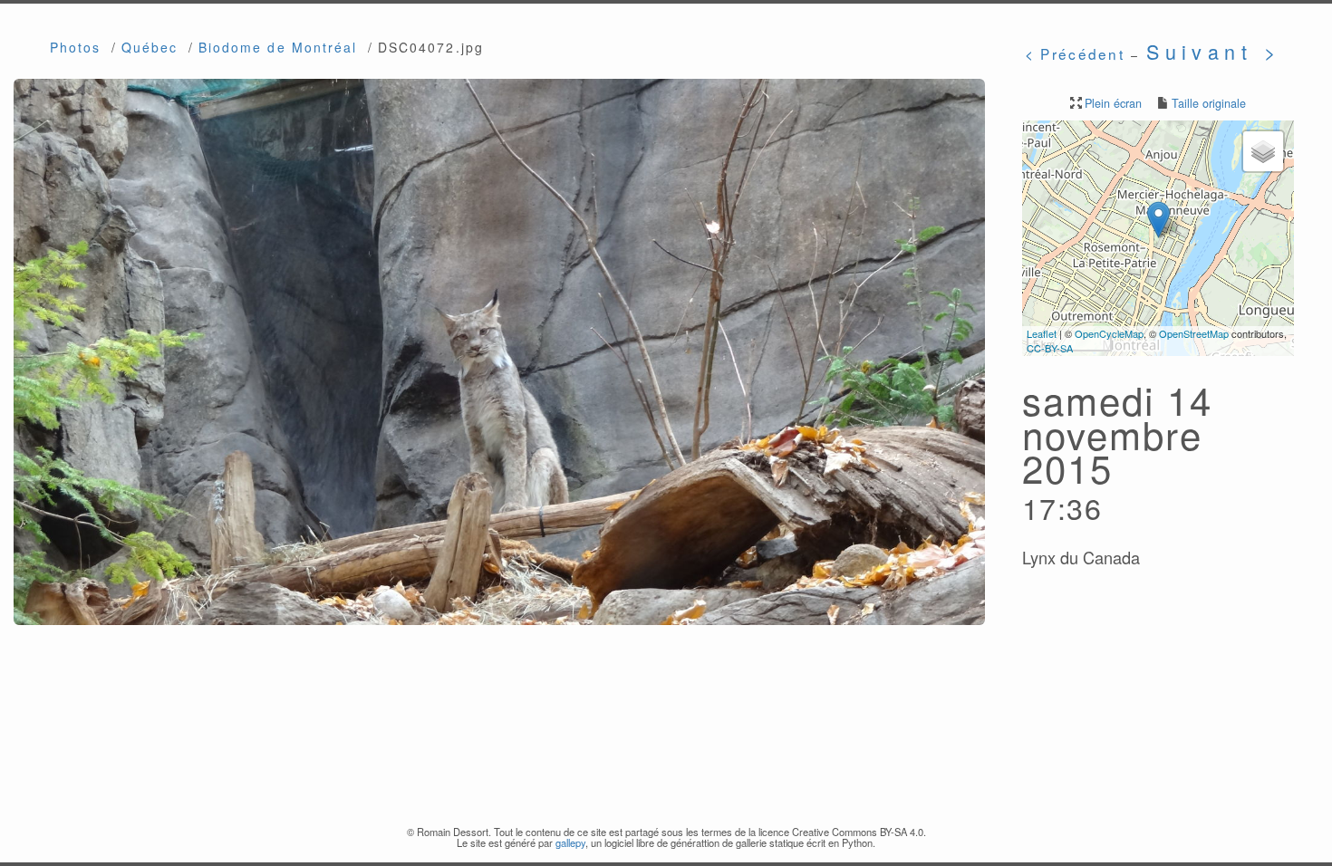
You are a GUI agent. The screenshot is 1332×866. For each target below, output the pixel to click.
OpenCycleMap (1109, 333)
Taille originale (1209, 103)
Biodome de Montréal (278, 47)
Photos (75, 47)
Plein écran (1113, 103)
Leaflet (1042, 333)
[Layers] (1263, 151)
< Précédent (1074, 53)
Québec (150, 47)
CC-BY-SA (1050, 348)
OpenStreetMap (1194, 333)
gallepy (570, 842)
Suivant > (1213, 51)
